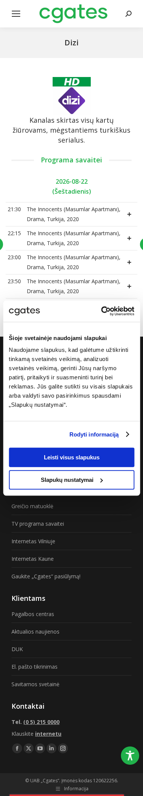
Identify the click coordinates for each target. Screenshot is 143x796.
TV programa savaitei (37, 523)
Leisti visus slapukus (72, 457)
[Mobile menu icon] (16, 13)
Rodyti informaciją (94, 434)
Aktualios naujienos (35, 631)
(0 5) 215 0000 (41, 721)
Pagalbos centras (32, 614)
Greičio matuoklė (32, 506)
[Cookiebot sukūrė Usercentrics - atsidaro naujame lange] (101, 311)
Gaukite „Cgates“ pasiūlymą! (45, 576)
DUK (17, 649)
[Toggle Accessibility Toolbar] (130, 756)
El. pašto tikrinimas (34, 666)
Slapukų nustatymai (67, 480)
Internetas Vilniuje (33, 541)
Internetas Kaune (32, 558)
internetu (48, 733)
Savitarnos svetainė (35, 684)
